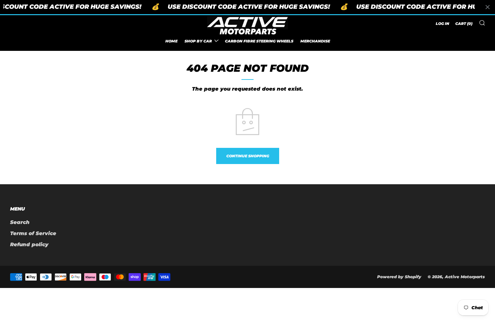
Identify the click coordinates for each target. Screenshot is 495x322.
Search (20, 222)
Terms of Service (33, 233)
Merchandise (315, 41)
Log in (442, 23)
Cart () (463, 23)
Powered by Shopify (399, 276)
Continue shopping (247, 156)
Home (171, 41)
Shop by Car (198, 41)
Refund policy (29, 244)
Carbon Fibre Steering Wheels (259, 41)
